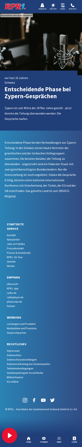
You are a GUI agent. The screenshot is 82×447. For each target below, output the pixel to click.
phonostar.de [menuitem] (14, 301)
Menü (59, 442)
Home (28, 442)
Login (74, 442)
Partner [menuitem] (11, 306)
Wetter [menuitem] (11, 266)
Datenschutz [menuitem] (14, 355)
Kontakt (72, 9)
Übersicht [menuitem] (12, 284)
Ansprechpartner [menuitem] (16, 332)
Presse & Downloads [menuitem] (19, 252)
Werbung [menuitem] (14, 317)
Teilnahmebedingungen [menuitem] (20, 368)
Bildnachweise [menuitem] (15, 377)
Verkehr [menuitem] (11, 261)
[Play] (9, 435)
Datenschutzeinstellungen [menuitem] (22, 359)
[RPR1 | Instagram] (25, 400)
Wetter (53, 9)
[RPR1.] (15, 6)
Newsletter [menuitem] (13, 239)
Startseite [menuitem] (15, 224)
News (62, 9)
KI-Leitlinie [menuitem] (13, 381)
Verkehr (42, 9)
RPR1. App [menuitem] (12, 288)
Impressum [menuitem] (13, 350)
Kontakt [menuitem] (11, 235)
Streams (44, 442)
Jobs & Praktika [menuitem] (16, 244)
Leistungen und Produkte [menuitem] (21, 324)
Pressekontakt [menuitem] (15, 248)
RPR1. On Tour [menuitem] (15, 257)
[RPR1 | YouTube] (43, 400)
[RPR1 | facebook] (34, 400)
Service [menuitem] (12, 228)
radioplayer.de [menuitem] (15, 297)
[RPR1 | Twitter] (52, 400)
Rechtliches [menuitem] (16, 344)
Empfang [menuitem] (13, 277)
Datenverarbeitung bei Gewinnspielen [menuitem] (28, 364)
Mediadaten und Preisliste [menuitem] (22, 328)
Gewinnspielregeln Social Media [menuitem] (25, 373)
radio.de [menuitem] (11, 293)
